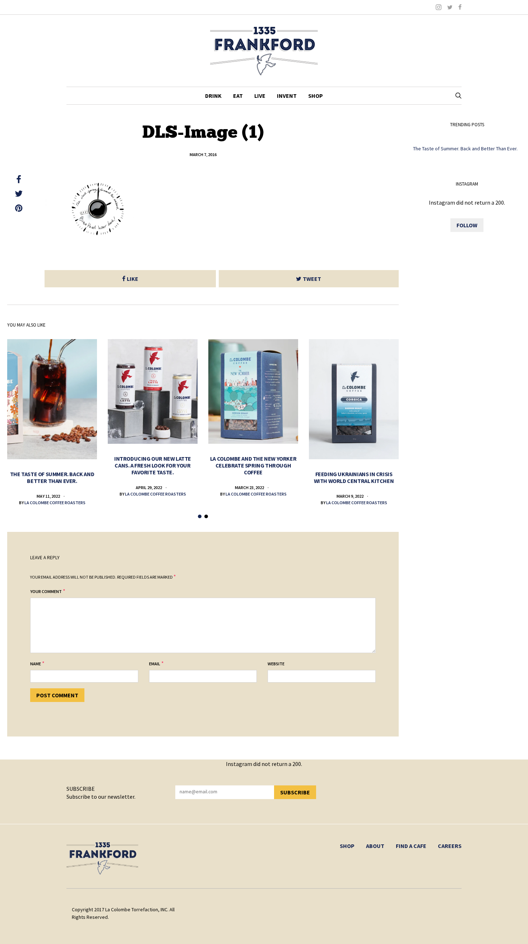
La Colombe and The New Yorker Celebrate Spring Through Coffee (253, 465)
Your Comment (46, 591)
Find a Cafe (411, 845)
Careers (450, 845)
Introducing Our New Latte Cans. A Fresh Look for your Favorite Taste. (152, 465)
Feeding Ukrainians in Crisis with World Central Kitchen (354, 477)
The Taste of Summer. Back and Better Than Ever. (52, 477)
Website (276, 663)
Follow (467, 225)
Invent (287, 95)
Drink (213, 95)
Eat (238, 95)
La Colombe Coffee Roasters (54, 502)
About (375, 845)
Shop (315, 95)
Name (35, 663)
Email (154, 663)
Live (259, 95)
